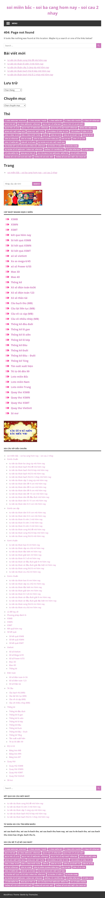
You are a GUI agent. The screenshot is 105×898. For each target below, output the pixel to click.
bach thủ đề (10, 124)
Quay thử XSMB (20, 392)
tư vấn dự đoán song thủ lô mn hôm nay (27, 604)
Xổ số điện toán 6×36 (18, 677)
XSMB (14, 219)
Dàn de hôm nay (11, 139)
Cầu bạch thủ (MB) (22, 303)
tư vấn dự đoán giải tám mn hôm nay (25, 590)
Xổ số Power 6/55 (17, 658)
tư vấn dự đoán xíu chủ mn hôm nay (25, 607)
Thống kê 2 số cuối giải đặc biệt (18, 157)
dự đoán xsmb (71, 146)
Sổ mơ (14, 413)
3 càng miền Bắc (56, 121)
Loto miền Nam (20, 382)
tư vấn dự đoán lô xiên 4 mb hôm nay (26, 526)
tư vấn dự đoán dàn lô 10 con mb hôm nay (28, 500)
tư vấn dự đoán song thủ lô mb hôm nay (27, 536)
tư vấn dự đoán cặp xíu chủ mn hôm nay (27, 583)
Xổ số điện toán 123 (22, 292)
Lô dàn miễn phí (11, 153)
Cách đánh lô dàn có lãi (81, 131)
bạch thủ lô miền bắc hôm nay (35, 128)
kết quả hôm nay (21, 235)
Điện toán (11, 673)
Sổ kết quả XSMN (21, 245)
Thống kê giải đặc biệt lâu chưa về (71, 157)
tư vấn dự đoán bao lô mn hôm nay (24, 580)
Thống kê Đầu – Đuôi (23, 355)
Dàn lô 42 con (79, 139)
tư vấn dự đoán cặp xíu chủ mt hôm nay (26, 548)
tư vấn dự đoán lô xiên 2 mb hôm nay (26, 519)
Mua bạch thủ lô (28, 153)
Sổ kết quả (11, 632)
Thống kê (16, 282)
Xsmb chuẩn (12, 459)
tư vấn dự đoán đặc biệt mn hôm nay (25, 587)
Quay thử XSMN (20, 397)
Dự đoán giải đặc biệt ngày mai (51, 142)
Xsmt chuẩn (12, 540)
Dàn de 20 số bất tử (72, 135)
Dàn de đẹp (66, 139)
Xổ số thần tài (19, 298)
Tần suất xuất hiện (22, 366)
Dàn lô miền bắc (12, 142)
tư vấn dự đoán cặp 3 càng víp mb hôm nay (28, 67)
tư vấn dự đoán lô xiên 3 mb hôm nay (25, 63)
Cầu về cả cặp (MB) (22, 313)
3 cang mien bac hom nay (15, 121)
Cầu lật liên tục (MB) (23, 308)
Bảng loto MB (15, 750)
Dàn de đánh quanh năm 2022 (46, 139)
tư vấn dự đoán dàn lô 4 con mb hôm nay (27, 504)
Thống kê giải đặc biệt (43, 157)
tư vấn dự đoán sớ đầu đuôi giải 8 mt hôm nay (29, 561)
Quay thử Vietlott (21, 408)
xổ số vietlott (19, 256)
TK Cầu (10, 688)
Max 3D (15, 271)
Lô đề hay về (12, 611)
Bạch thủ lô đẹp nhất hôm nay (64, 128)
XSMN (14, 224)
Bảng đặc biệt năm (88, 128)
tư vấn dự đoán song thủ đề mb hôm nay (27, 60)
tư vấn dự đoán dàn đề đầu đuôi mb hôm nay (29, 497)
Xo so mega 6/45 (21, 261)
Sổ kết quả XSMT (21, 251)
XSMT (14, 229)
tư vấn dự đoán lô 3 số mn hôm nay (25, 594)
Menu (14, 23)
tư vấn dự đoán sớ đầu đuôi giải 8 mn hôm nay (30, 597)
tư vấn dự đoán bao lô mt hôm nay (24, 545)
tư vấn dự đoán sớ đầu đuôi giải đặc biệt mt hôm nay (32, 565)
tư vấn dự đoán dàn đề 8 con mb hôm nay (27, 490)
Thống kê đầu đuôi (22, 324)
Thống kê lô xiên (21, 334)
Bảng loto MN (15, 753)
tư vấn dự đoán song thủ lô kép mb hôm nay (28, 532)
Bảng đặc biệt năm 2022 (15, 131)
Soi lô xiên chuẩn (78, 153)
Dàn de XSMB (26, 139)
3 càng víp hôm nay (91, 121)
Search (36, 184)
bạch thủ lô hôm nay (52, 124)
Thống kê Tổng (19, 361)
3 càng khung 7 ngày (37, 121)
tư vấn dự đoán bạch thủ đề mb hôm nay (27, 466)
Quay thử (11, 761)
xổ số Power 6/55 (21, 266)
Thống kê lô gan (20, 329)
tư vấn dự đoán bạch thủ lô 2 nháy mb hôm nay (30, 74)
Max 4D (15, 277)
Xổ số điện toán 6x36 (23, 287)
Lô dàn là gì (87, 150)
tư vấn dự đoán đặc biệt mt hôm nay (25, 551)
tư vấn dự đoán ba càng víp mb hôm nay (27, 463)
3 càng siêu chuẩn (73, 121)
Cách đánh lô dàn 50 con (57, 131)
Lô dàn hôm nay (73, 150)
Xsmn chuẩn (12, 576)
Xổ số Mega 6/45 (16, 655)
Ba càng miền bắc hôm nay (28, 124)
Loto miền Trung (21, 387)
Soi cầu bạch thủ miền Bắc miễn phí (53, 153)
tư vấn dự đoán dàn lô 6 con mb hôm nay (27, 516)
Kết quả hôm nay (14, 628)
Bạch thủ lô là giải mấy (73, 124)
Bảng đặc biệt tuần (35, 131)
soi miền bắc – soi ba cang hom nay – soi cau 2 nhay (52, 10)
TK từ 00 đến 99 (20, 371)
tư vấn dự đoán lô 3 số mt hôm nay (24, 558)
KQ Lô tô (11, 746)
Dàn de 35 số (87, 135)
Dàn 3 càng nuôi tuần (30, 135)
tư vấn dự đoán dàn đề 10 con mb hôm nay (28, 493)
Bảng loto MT (15, 757)
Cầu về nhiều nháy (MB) (25, 319)
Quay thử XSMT (20, 403)
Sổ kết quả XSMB (21, 240)
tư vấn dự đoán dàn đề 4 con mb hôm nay (27, 483)
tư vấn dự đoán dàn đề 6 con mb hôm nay (27, 487)
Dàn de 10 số (56, 135)
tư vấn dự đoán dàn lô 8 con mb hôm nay (27, 512)
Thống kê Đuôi (19, 350)
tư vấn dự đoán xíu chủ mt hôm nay (25, 572)
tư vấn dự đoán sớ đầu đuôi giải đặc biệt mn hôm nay (32, 600)
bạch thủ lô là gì (12, 128)
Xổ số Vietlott (14, 651)
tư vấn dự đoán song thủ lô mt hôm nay (26, 568)
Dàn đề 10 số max (28, 142)
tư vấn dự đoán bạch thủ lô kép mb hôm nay (28, 71)
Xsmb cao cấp (13, 508)
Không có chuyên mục (54, 150)
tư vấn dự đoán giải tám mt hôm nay (25, 555)
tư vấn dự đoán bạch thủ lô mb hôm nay (27, 473)
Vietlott (10, 647)
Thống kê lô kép (20, 340)
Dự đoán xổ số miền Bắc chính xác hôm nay (23, 150)
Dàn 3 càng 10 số (12, 135)
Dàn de (46, 135)
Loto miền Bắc (19, 376)
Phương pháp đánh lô (16, 615)
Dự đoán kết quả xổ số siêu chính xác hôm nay (25, 146)
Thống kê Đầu (19, 345)
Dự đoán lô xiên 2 (55, 146)
